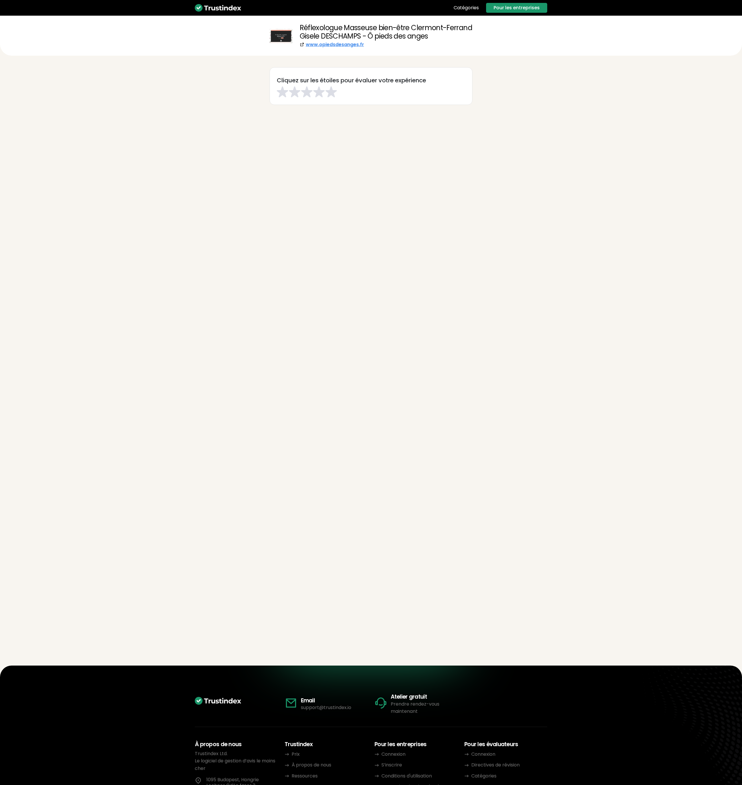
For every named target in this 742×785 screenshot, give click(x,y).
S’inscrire (391, 765)
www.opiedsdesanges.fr (335, 44)
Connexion (393, 754)
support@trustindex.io (326, 707)
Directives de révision (495, 765)
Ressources (305, 776)
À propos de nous (311, 765)
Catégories (466, 8)
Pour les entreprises (517, 7)
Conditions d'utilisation (406, 776)
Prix (296, 754)
